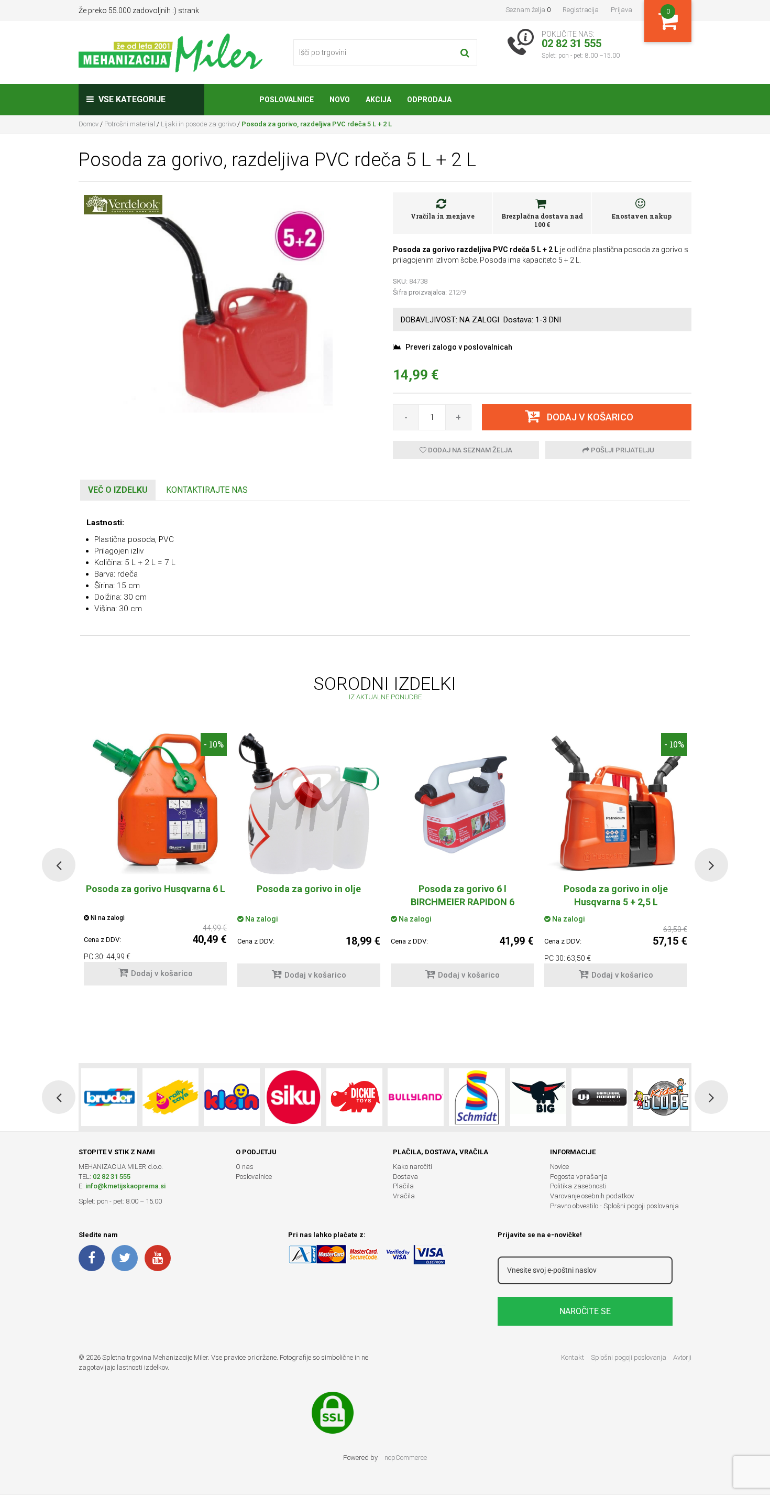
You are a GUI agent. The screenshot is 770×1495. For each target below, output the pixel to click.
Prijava (621, 10)
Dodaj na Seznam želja (469, 450)
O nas (245, 1167)
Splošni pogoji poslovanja (628, 1357)
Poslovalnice (254, 1176)
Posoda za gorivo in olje (309, 888)
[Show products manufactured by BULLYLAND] (416, 1097)
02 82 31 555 (111, 1176)
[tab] (118, 490)
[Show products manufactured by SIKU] (293, 1097)
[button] (58, 865)
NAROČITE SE (585, 1311)
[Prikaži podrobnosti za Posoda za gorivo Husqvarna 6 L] (155, 803)
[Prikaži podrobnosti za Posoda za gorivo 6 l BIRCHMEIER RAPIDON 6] (462, 803)
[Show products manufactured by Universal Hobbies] (599, 1097)
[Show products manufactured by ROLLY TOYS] (170, 1097)
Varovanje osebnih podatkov (592, 1196)
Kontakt (572, 1357)
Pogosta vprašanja (579, 1176)
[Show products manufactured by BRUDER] (109, 1097)
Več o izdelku (118, 490)
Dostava (405, 1176)
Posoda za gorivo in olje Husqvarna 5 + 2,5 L (616, 895)
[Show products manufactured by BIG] (538, 1097)
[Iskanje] (465, 52)
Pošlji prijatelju (621, 450)
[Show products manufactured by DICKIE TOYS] (354, 1097)
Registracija (581, 10)
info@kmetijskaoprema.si (125, 1186)
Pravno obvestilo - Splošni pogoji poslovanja (614, 1206)
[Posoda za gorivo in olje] (308, 803)
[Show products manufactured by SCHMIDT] (477, 1097)
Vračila (404, 1196)
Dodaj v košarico (162, 973)
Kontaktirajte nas (207, 490)
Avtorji (682, 1357)
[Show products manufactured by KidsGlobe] (661, 1097)
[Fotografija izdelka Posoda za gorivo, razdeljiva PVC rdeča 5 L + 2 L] (228, 307)
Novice (559, 1167)
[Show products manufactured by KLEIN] (232, 1097)
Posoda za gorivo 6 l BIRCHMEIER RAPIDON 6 (462, 895)
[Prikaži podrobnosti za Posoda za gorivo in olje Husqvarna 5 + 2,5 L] (615, 803)
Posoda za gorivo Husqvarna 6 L (155, 888)
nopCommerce (405, 1457)
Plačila (403, 1186)
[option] (309, 865)
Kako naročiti (412, 1167)
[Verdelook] (123, 204)
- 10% (214, 744)
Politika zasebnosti (578, 1186)
